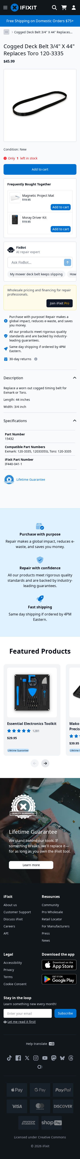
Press (46, 933)
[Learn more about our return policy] (35, 359)
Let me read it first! (22, 1022)
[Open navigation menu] (5, 7)
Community (50, 905)
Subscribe (65, 1013)
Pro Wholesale (52, 912)
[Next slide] (45, 763)
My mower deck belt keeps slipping (36, 274)
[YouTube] (45, 1058)
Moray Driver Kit (34, 217)
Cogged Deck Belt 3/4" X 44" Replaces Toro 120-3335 (42, 32)
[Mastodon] (53, 1058)
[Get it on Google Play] (59, 979)
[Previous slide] (35, 763)
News (46, 940)
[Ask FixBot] (67, 262)
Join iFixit (59, 303)
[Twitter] (27, 1058)
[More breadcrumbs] (6, 32)
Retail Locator (52, 919)
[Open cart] (64, 7)
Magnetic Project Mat (38, 195)
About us (10, 905)
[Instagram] (36, 1058)
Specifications (15, 420)
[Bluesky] (62, 1058)
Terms (8, 977)
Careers (9, 926)
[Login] (73, 7)
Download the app (58, 954)
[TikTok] (9, 1058)
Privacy (9, 970)
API (6, 933)
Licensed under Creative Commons (40, 1137)
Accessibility (13, 963)
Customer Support (17, 912)
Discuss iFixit (13, 919)
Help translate (36, 1044)
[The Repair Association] (40, 1067)
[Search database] (54, 7)
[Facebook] (18, 1058)
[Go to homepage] (25, 8)
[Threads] (71, 1058)
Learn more (31, 865)
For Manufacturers (56, 926)
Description (13, 377)
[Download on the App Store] (59, 965)
